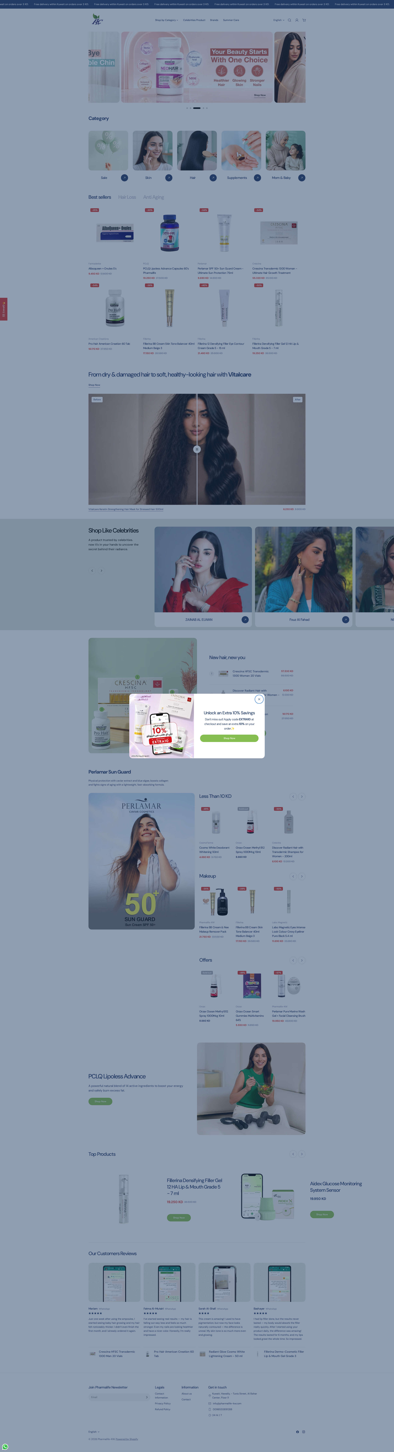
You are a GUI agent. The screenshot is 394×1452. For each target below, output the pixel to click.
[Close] (259, 699)
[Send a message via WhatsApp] (5, 1446)
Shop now (229, 738)
